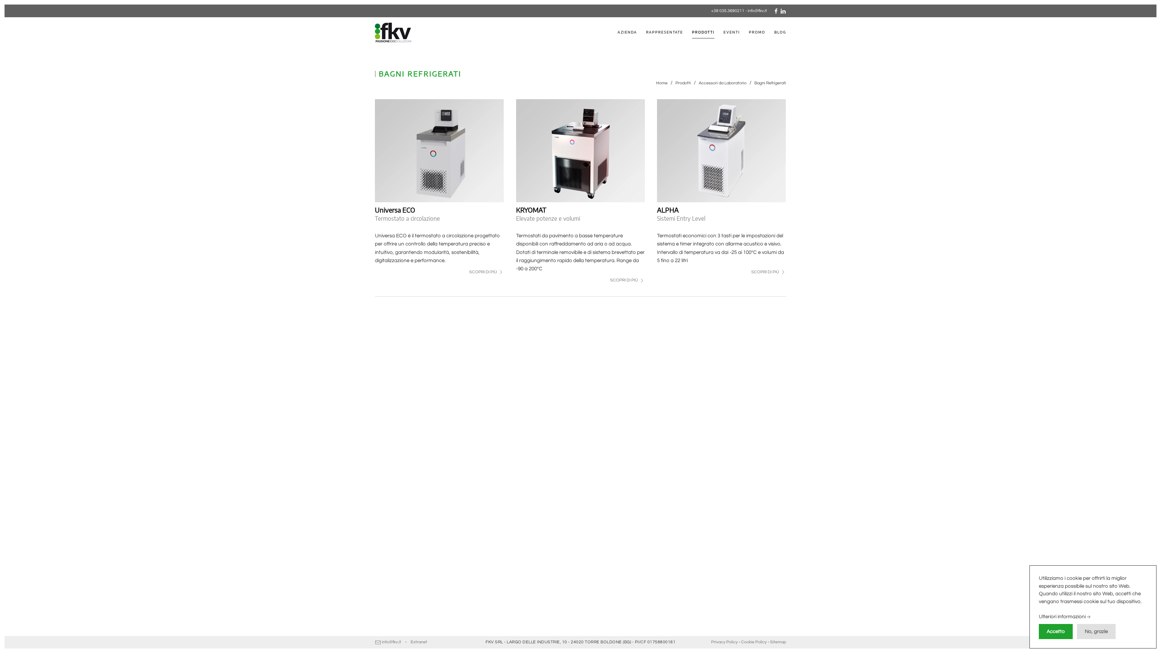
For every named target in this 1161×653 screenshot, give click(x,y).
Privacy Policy (724, 642)
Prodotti (703, 32)
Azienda (627, 32)
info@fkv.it (757, 11)
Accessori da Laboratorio (722, 83)
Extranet (419, 642)
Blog (780, 32)
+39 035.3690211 (727, 11)
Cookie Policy (754, 642)
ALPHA (668, 210)
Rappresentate (664, 32)
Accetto (1056, 631)
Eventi (732, 32)
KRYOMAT (531, 210)
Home (662, 83)
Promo (757, 32)
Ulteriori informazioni (1062, 617)
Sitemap (778, 642)
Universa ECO (395, 210)
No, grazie (1096, 631)
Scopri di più (483, 272)
